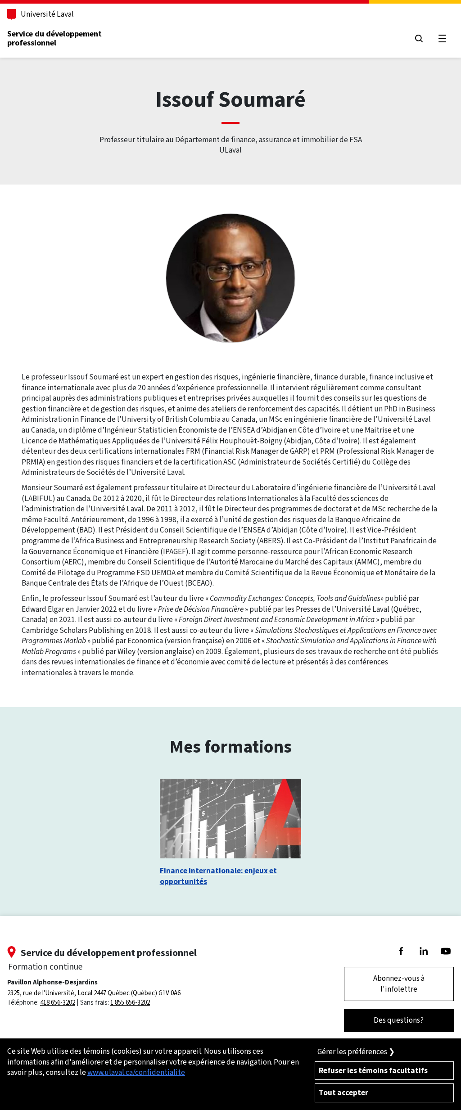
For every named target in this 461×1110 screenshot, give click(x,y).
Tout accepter (343, 1092)
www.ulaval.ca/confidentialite (136, 1072)
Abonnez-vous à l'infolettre (399, 983)
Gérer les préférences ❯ (356, 1052)
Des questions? (399, 1020)
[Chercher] (418, 38)
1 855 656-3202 (130, 1002)
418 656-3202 (57, 1002)
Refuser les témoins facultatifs (373, 1070)
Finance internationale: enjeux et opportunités (218, 876)
